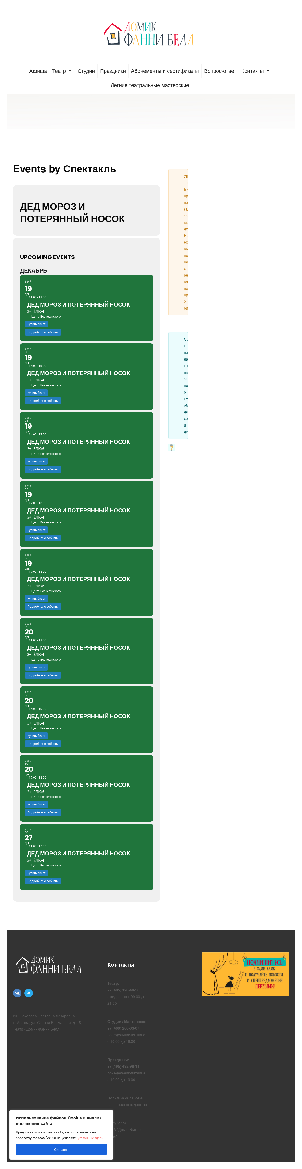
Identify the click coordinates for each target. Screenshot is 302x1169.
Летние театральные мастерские (150, 84)
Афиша (38, 70)
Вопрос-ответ (220, 70)
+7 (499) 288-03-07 (123, 1028)
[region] (61, 1135)
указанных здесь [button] (90, 1137)
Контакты (252, 70)
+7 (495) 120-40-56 (123, 990)
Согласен (61, 1149)
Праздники (113, 70)
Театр (59, 70)
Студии (86, 70)
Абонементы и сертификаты (165, 70)
